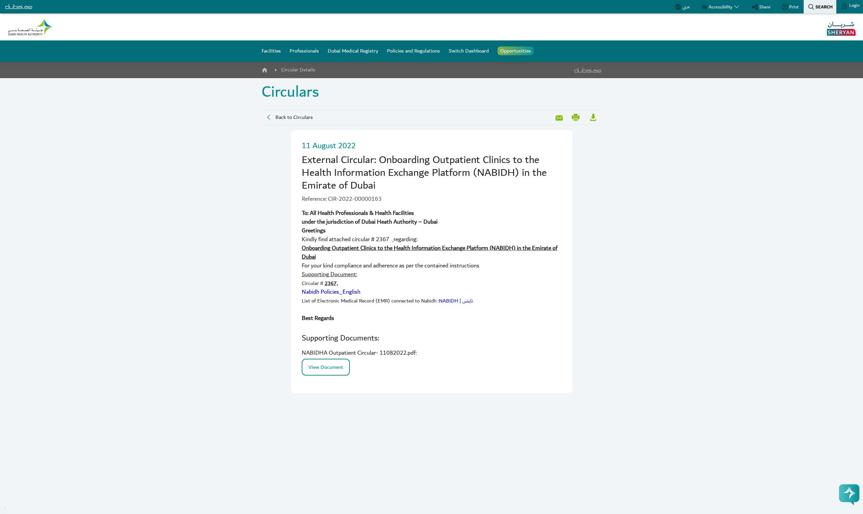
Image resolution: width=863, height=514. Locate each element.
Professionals (304, 50)
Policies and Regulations (413, 50)
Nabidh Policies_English (331, 292)
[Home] (264, 68)
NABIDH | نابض (456, 300)
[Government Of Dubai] (30, 27)
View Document (325, 367)
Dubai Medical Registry (353, 50)
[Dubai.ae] (18, 6)
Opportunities (515, 50)
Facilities (271, 50)
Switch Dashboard (469, 50)
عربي (686, 6)
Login (854, 5)
